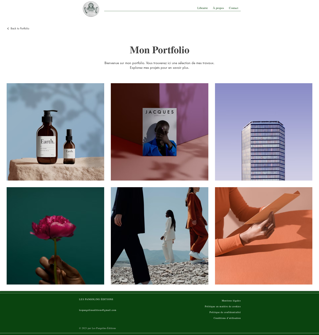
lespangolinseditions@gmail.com (97, 310)
